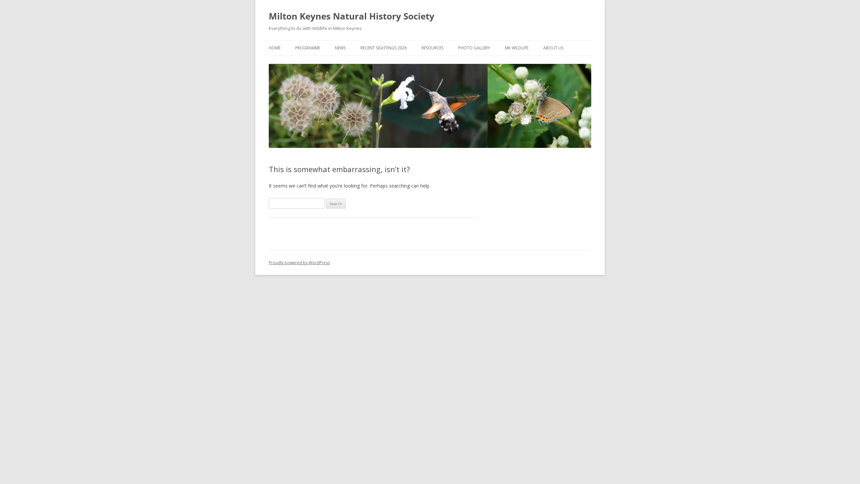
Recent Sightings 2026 (383, 48)
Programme (307, 48)
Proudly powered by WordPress (299, 263)
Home (275, 48)
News (340, 48)
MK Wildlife (516, 48)
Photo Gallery (474, 48)
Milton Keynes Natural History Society (351, 16)
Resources (432, 48)
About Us (553, 48)
